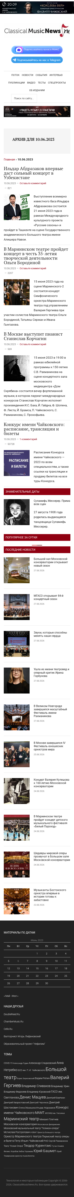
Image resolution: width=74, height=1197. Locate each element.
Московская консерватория (20, 1124)
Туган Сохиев (58, 1146)
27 (18, 983)
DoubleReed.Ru (12, 1014)
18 (65, 968)
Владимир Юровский (39, 1091)
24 (56, 975)
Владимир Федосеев (15, 1091)
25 (65, 975)
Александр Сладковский (42, 1063)
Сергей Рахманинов (58, 1141)
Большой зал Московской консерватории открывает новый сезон (51, 562)
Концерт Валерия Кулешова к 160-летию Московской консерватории (51, 783)
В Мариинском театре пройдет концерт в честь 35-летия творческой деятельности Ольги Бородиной (36, 255)
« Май (7, 996)
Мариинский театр (21, 1118)
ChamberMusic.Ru (13, 1021)
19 (8, 975)
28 (27, 983)
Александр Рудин (20, 1063)
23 (46, 975)
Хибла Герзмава (26, 1151)
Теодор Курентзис (37, 1146)
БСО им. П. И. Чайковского (31, 1070)
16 (46, 968)
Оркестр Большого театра (48, 1132)
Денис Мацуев (32, 1097)
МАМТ (39, 1113)
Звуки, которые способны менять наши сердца (50, 634)
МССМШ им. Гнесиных (55, 1113)
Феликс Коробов (11, 1151)
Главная (9, 159)
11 (65, 961)
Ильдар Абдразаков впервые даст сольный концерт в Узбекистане (33, 172)
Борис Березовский (25, 1078)
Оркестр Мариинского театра (22, 1136)
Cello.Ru (8, 1029)
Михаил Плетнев (49, 1119)
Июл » (15, 996)
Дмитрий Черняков (39, 1102)
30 (46, 983)
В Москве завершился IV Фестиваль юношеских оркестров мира (49, 746)
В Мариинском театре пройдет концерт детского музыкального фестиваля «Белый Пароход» (51, 821)
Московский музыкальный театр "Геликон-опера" (31, 1128)
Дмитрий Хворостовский (16, 1102)
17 (56, 968)
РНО (46, 1141)
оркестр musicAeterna (24, 1156)
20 (18, 975)
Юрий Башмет (45, 1151)
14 (27, 968)
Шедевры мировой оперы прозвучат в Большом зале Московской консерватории (52, 856)
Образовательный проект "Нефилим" (24, 1043)
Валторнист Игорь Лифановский (22, 1036)
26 (8, 983)
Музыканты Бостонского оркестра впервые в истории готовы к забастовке (50, 895)
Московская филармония (48, 1124)
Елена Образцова (27, 1108)
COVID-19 (8, 1063)
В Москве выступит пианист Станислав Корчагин (33, 336)
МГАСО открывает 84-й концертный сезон (48, 597)
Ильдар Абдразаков (45, 1108)
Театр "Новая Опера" (13, 1146)
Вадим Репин (42, 1078)
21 (27, 975)
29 (37, 983)
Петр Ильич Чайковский (28, 1140)
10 (56, 961)
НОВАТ (34, 1132)
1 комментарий (28, 439)
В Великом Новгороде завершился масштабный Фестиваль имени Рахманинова (50, 711)
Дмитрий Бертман (55, 1097)
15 (37, 968)
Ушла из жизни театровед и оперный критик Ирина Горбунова (51, 672)
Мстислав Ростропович (17, 1132)
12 (8, 968)
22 (37, 975)
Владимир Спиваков (36, 1086)
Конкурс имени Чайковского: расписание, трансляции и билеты (34, 428)
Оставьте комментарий (33, 183)
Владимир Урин (60, 1086)
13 (18, 968)
